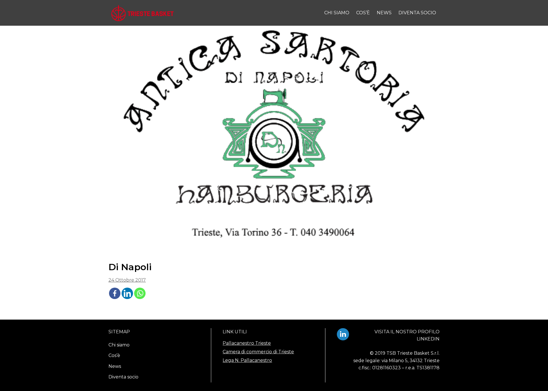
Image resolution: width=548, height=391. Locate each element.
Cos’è (363, 12)
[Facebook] (114, 293)
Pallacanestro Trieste (247, 343)
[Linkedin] (127, 293)
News (384, 12)
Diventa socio (417, 12)
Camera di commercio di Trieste (258, 351)
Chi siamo (336, 12)
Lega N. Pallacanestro (247, 360)
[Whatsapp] (140, 293)
